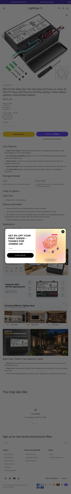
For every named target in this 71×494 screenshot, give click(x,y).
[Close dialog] (62, 231)
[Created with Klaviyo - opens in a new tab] (35, 264)
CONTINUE (20, 255)
